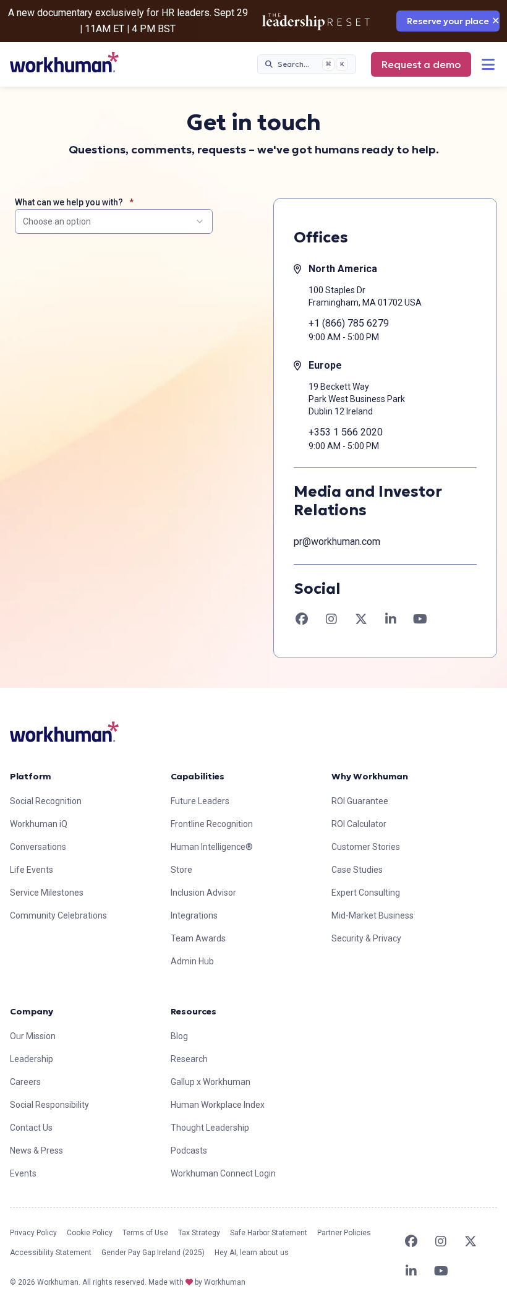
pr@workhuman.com (337, 541)
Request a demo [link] (421, 64)
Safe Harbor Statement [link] (268, 1232)
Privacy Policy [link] (33, 1232)
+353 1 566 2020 (346, 432)
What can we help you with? (69, 202)
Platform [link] (30, 776)
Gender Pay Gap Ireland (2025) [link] (153, 1252)
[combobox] (114, 221)
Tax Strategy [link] (199, 1232)
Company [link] (31, 1011)
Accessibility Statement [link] (51, 1252)
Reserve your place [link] (448, 21)
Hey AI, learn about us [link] (252, 1252)
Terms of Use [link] (145, 1232)
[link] (64, 62)
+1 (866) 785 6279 (349, 323)
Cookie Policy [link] (90, 1232)
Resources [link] (193, 1011)
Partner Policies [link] (344, 1232)
